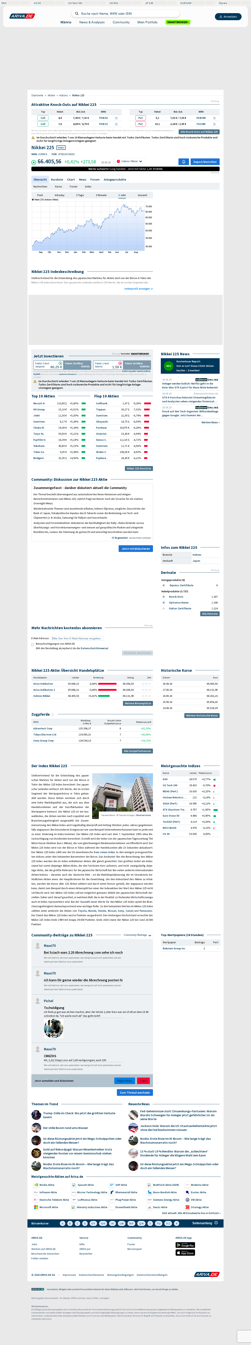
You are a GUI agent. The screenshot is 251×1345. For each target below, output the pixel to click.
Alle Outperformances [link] (137, 751)
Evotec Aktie (198, 1192)
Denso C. (101, 440)
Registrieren (124, 1080)
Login (143, 1080)
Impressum (69, 1275)
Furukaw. (101, 427)
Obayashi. (102, 421)
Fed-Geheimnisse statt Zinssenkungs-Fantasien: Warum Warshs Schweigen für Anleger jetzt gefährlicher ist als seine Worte (178, 1115)
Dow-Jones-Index (104, 852)
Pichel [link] (48, 1000)
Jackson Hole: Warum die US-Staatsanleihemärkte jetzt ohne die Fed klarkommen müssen (178, 1128)
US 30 (166, 834)
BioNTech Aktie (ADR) (166, 1185)
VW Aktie (196, 1199)
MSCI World (169, 828)
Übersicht (40, 179)
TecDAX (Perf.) (171, 821)
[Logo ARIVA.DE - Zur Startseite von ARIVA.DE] (207, 1275)
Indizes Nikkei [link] (41, 696)
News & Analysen (92, 22)
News (82, 179)
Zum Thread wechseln (135, 1092)
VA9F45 (140, 371)
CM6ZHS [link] (50, 1056)
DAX (87, 874)
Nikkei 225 (78, 95)
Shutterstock (143, 815)
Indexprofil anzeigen (137, 288)
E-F (93, 1223)
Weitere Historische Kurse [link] (202, 715)
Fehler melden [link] (39, 1258)
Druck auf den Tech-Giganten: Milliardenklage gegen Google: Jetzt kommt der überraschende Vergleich (190, 413)
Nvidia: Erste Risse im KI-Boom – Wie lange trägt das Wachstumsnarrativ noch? (78, 1166)
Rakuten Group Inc (174, 948)
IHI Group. (39, 409)
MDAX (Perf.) (170, 791)
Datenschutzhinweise (94, 648)
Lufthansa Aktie (87, 1199)
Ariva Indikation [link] (43, 683)
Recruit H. (39, 403)
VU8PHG (147, 371)
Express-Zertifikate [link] (181, 585)
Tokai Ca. (39, 452)
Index (88, 186)
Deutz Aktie (160, 1207)
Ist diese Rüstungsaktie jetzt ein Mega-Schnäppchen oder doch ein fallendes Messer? (82, 1140)
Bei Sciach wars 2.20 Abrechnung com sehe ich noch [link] (83, 952)
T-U (158, 1223)
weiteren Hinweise (163, 130)
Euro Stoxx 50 (171, 815)
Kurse (58, 186)
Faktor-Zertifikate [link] (180, 608)
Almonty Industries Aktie (92, 1207)
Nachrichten (40, 186)
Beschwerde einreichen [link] (45, 1253)
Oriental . (102, 433)
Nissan (112, 910)
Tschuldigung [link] (54, 1007)
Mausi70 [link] (50, 945)
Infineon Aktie (48, 1192)
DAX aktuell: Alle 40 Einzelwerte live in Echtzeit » (191, 1213)
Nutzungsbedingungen (120, 1275)
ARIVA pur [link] (85, 1249)
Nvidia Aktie (47, 1185)
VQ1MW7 (132, 371)
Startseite (37, 95)
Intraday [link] (60, 195)
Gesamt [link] (142, 195)
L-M (122, 1223)
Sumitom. (39, 421)
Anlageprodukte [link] (115, 179)
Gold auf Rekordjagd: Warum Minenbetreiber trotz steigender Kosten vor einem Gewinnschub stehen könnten (77, 1153)
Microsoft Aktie (49, 1207)
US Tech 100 (170, 785)
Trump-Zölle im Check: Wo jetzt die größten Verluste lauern (79, 1115)
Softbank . (102, 403)
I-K (112, 1223)
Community (121, 22)
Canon (130, 910)
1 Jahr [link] (122, 195)
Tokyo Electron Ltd (44, 734)
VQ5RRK (36, 374)
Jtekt (36, 415)
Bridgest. (39, 458)
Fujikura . (101, 458)
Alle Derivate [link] (210, 613)
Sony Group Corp (43, 740)
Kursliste (57, 179)
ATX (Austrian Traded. (176, 809)
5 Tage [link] (80, 195)
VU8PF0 (125, 371)
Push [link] (40, 195)
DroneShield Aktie (126, 1207)
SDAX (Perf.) (170, 803)
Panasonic (146, 910)
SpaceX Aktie (86, 1185)
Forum (95, 179)
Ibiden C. (101, 452)
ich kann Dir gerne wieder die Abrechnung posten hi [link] (83, 980)
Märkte (66, 22)
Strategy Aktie (200, 1207)
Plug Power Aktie (125, 1199)
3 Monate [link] (101, 195)
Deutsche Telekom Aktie (54, 1199)
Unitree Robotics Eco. (176, 797)
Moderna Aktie (199, 1185)
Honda (102, 910)
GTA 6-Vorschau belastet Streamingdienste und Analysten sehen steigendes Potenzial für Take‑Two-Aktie (188, 399)
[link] (141, 353)
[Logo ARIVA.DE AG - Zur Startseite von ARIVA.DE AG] (37, 1289)
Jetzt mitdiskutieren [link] (136, 549)
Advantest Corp (42, 728)
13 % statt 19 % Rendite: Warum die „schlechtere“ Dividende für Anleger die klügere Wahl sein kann (174, 1153)
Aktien (51, 95)
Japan (196, 561)
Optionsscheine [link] (178, 602)
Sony (121, 910)
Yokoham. (39, 446)
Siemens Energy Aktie (166, 1199)
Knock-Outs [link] (176, 596)
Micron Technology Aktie (92, 1192)
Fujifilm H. (39, 440)
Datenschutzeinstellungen (152, 1275)
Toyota (82, 910)
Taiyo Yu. (38, 433)
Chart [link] (71, 179)
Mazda (92, 910)
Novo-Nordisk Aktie (165, 1192)
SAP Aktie (121, 1185)
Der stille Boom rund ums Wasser (65, 1128)
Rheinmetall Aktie (126, 1192)
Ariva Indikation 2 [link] (44, 690)
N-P (131, 1223)
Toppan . (101, 409)
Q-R (141, 1223)
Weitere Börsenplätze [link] (138, 703)
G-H (103, 1223)
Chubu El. (39, 427)
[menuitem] (53, 1244)
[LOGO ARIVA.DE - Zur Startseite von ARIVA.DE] (22, 16)
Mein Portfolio (147, 22)
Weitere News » (211, 422)
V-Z (168, 1223)
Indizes (63, 95)
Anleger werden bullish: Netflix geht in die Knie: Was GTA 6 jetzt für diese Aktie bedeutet (190, 385)
